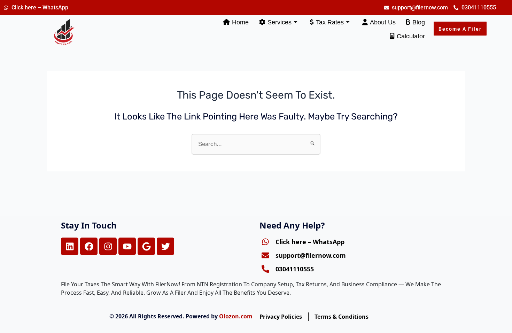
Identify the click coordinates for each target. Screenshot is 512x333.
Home (240, 22)
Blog (418, 22)
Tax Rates (330, 22)
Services (279, 22)
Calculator (411, 36)
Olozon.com (236, 316)
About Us (383, 22)
